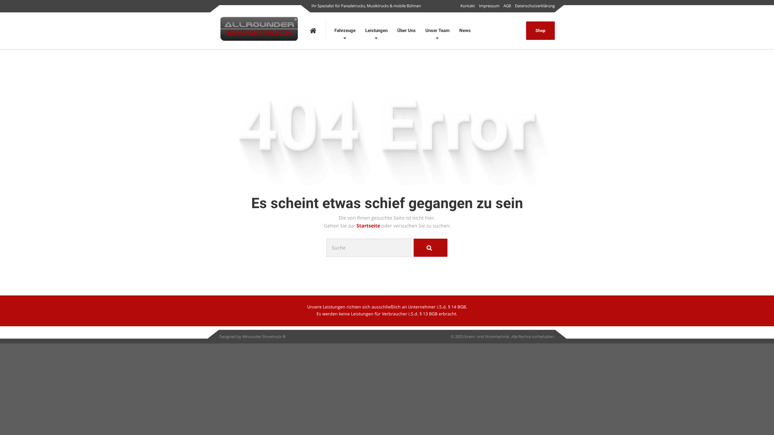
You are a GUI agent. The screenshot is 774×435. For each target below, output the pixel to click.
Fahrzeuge (345, 30)
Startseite (368, 225)
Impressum (489, 5)
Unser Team (437, 30)
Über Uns (406, 30)
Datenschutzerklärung (535, 5)
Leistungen (376, 30)
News (465, 30)
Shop (540, 30)
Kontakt (467, 5)
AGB (507, 5)
